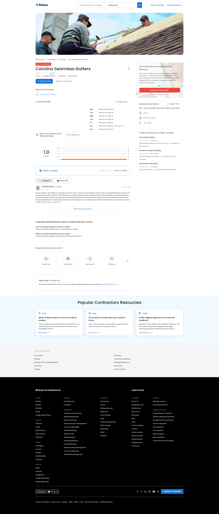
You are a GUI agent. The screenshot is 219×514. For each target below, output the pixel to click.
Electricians (118, 366)
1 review (52, 73)
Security (64, 502)
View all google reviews (83, 209)
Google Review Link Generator (163, 420)
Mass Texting (40, 434)
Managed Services (159, 401)
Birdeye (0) (64, 181)
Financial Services (106, 408)
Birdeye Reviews (137, 436)
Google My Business (71, 441)
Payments (39, 437)
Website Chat (69, 434)
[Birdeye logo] (42, 5)
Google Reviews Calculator (162, 413)
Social (38, 427)
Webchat (39, 423)
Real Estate (104, 429)
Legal (102, 418)
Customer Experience (71, 451)
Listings (38, 401)
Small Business (69, 401)
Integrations (40, 475)
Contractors (52, 59)
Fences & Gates (120, 369)
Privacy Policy (55, 502)
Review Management (71, 417)
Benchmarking (41, 456)
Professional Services (160, 405)
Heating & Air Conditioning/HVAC (46, 362)
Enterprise (67, 405)
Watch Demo (136, 408)
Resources (135, 415)
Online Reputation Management (75, 423)
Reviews (38, 405)
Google (149, 123)
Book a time (136, 412)
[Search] (139, 5)
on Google (57, 187)
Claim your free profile (159, 90)
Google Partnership (42, 478)
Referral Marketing (70, 430)
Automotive (104, 401)
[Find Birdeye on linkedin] (145, 491)
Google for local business (73, 413)
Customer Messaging (71, 427)
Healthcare (104, 412)
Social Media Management (73, 454)
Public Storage (105, 425)
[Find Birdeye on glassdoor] (158, 491)
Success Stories (137, 432)
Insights (38, 453)
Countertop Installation (122, 359)
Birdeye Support (158, 434)
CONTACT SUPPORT (172, 491)
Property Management (108, 422)
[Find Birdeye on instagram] (149, 491)
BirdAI (37, 468)
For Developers (158, 430)
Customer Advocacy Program (163, 441)
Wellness (103, 436)
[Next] (127, 261)
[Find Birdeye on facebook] (137, 491)
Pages (38, 412)
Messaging (39, 446)
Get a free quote (65, 81)
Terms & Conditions (43, 502)
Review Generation (70, 420)
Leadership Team (138, 405)
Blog (133, 418)
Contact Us (136, 446)
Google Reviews (69, 437)
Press (133, 422)
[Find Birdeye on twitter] (141, 491)
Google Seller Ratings (43, 415)
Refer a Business (159, 437)
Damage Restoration (121, 362)
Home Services (105, 415)
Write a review (157, 5)
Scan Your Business (160, 423)
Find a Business (158, 427)
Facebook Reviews (70, 444)
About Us (135, 401)
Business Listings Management (75, 447)
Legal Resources (137, 442)
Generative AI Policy (91, 502)
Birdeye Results (137, 439)
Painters (37, 369)
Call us (145, 113)
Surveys (38, 449)
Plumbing (37, 366)
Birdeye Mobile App (42, 482)
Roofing (62, 59)
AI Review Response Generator (163, 417)
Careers (134, 429)
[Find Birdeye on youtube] (154, 491)
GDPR (71, 502)
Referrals (39, 408)
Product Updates (137, 425)
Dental (102, 405)
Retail (102, 432)
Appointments (41, 430)
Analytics (39, 471)
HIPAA (76, 502)
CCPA (81, 502)
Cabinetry (117, 355)
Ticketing (39, 459)
